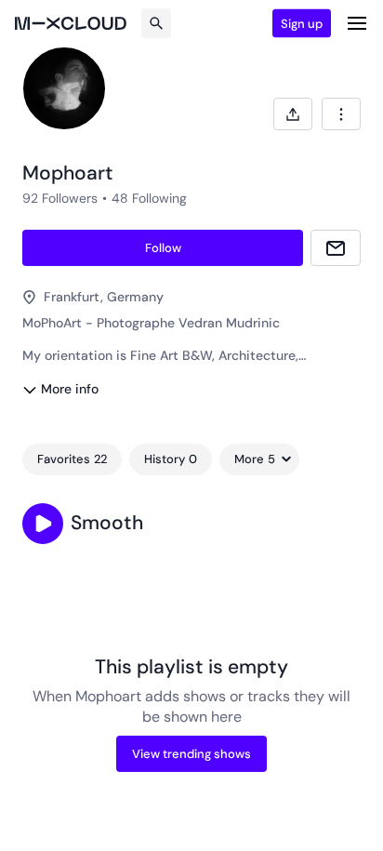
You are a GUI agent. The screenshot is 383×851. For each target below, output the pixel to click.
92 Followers (60, 198)
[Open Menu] (357, 23)
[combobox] (341, 114)
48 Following (149, 198)
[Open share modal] (292, 114)
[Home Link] (70, 23)
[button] (42, 523)
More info (70, 388)
